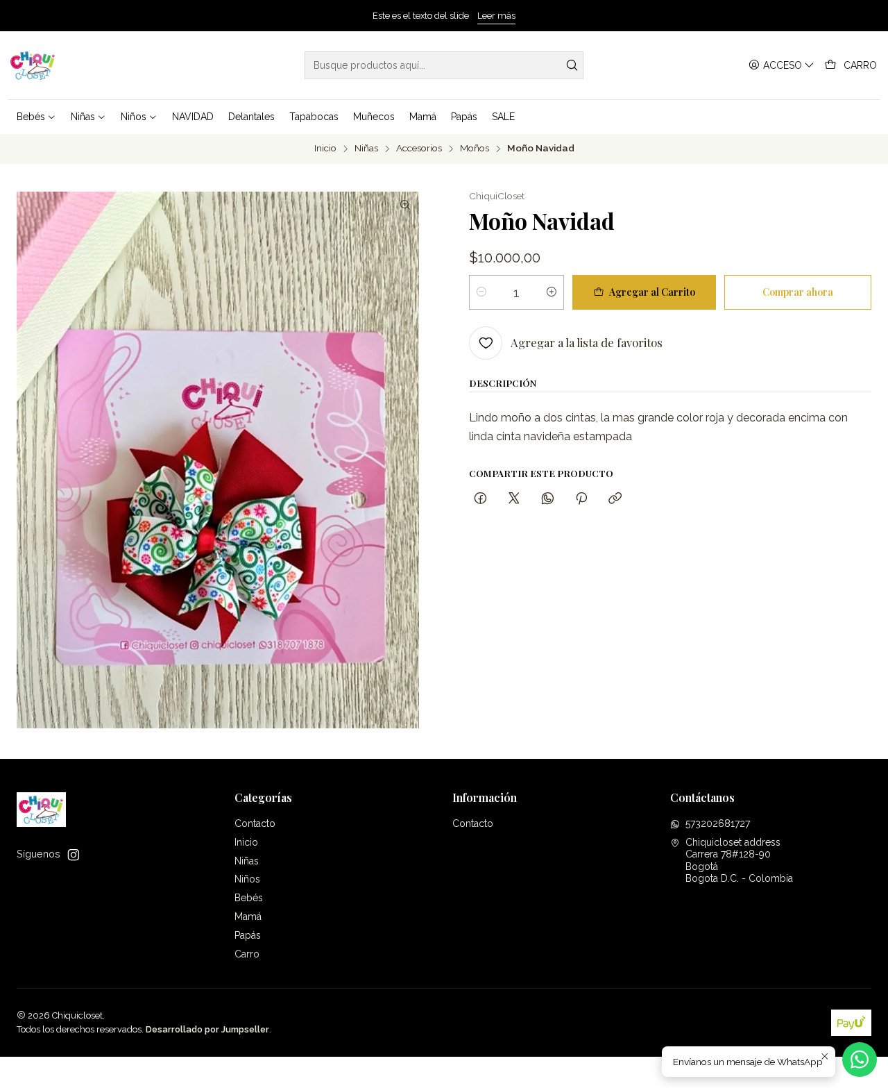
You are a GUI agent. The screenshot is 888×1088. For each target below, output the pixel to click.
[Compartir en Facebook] (480, 499)
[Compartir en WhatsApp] (547, 499)
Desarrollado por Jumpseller (207, 1029)
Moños (474, 148)
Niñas (366, 148)
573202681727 (717, 823)
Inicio (325, 148)
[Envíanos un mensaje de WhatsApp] (859, 1059)
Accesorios (419, 148)
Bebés (248, 897)
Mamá (248, 916)
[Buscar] (571, 65)
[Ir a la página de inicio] (33, 65)
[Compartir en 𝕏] (514, 499)
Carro (246, 954)
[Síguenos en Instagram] (73, 855)
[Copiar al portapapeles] (615, 499)
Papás (247, 935)
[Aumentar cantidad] (551, 292)
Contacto (254, 823)
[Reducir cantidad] (481, 292)
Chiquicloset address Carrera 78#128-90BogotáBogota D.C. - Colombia (739, 861)
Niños (247, 879)
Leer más (496, 15)
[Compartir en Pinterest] (581, 499)
